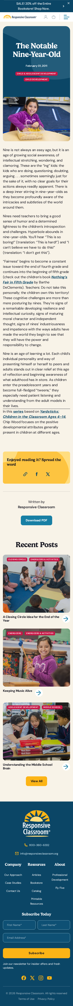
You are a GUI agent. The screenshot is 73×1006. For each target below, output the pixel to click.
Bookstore (36, 883)
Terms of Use (26, 999)
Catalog (36, 891)
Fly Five (59, 888)
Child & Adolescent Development (36, 73)
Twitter (32, 977)
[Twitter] (48, 474)
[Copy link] (25, 474)
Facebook (23, 977)
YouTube (49, 977)
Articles (36, 875)
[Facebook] (36, 474)
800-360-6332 (39, 845)
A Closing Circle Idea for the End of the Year (36, 589)
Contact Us (13, 891)
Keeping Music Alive (36, 663)
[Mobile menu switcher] (66, 17)
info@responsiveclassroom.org (39, 853)
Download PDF (36, 520)
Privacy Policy (46, 999)
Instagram (41, 977)
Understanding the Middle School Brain (36, 736)
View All (36, 781)
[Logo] (20, 17)
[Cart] (54, 17)
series (18, 411)
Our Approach (13, 875)
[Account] (46, 17)
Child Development (36, 79)
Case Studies (13, 883)
